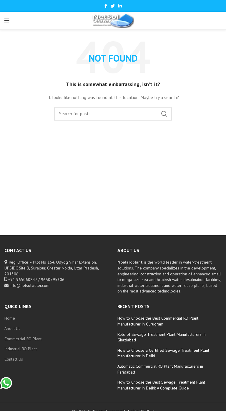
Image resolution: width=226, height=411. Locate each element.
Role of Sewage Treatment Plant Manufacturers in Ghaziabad (161, 337)
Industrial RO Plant (20, 348)
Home (9, 318)
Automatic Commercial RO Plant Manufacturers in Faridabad (160, 369)
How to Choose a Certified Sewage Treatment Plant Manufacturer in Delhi (163, 353)
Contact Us (13, 359)
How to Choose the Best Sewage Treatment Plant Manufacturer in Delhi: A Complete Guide (161, 385)
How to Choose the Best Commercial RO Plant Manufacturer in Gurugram (157, 321)
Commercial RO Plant (22, 338)
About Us (12, 328)
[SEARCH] (164, 114)
